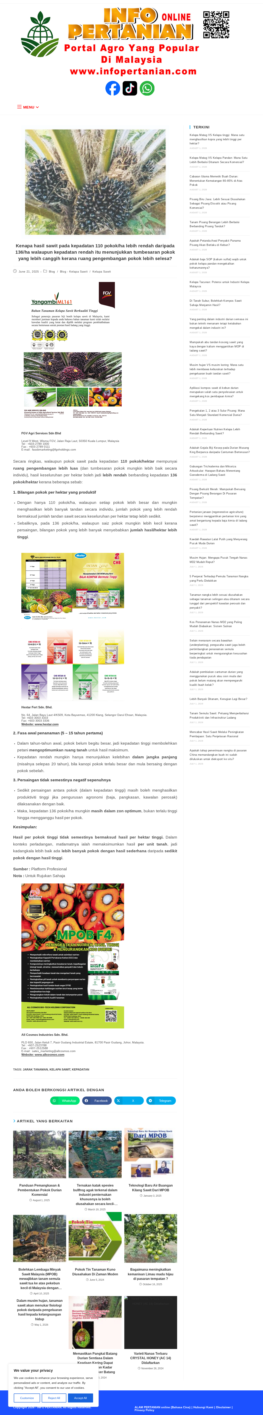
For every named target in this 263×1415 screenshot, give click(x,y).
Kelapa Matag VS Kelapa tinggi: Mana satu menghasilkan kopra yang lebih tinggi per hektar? (217, 139)
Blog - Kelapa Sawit (74, 271)
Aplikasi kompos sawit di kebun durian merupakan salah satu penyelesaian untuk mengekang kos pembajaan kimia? (216, 392)
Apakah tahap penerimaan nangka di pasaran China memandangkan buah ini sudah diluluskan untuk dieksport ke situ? (218, 755)
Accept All (80, 1398)
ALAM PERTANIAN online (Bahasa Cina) (162, 1407)
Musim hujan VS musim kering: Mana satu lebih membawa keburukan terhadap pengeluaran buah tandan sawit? (216, 369)
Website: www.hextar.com (40, 724)
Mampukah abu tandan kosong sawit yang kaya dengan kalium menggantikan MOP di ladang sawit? (217, 346)
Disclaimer (223, 1407)
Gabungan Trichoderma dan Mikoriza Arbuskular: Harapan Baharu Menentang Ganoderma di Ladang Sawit (215, 471)
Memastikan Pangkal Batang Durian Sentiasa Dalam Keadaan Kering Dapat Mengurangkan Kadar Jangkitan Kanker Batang (95, 1363)
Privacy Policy (144, 1410)
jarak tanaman (35, 1069)
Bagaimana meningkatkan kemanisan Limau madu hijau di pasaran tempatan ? (150, 1274)
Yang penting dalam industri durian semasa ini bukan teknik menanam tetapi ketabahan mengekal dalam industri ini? (219, 323)
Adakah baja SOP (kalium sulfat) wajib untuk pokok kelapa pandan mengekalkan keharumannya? (218, 263)
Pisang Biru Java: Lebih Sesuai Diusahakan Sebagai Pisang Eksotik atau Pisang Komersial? (217, 203)
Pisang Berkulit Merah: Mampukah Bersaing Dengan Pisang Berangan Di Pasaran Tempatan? (217, 493)
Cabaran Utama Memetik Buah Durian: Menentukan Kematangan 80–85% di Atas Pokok (216, 181)
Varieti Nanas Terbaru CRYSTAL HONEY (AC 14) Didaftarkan (150, 1358)
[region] (53, 1385)
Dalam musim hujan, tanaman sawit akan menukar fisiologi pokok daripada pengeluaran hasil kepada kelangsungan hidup (40, 1310)
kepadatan (80, 1069)
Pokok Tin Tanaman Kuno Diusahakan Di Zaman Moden (95, 1272)
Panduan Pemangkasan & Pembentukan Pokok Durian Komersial (40, 1190)
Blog (52, 271)
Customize (27, 1398)
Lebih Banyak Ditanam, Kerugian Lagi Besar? (218, 699)
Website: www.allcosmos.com (42, 1054)
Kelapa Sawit (101, 271)
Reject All (54, 1398)
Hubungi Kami (203, 1407)
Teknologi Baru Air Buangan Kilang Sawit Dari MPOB (151, 1188)
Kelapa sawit (60, 1069)
